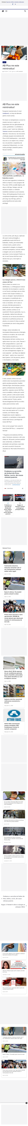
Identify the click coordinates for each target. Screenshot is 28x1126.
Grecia (4, 62)
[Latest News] (3, 11)
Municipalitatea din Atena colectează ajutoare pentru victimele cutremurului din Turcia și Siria (13, 838)
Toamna (5, 131)
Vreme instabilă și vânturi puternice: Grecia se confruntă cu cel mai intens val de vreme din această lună (14, 857)
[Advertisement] (14, 31)
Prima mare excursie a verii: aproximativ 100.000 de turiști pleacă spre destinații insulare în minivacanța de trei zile (14, 1071)
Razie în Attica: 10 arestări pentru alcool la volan (14, 1054)
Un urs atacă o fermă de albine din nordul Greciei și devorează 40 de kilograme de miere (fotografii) (13, 803)
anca (14, 71)
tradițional (6, 113)
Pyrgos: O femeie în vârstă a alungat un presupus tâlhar (13, 906)
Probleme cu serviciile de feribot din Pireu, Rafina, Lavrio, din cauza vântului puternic (14, 899)
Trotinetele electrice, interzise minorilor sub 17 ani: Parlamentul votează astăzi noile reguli (16, 158)
